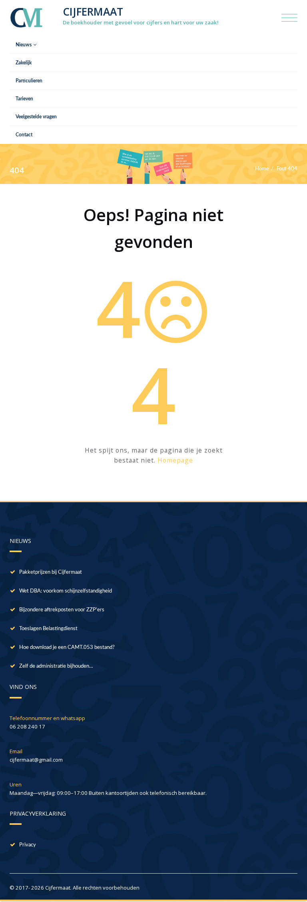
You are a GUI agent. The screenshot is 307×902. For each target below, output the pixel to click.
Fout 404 (287, 169)
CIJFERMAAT (93, 11)
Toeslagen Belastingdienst (48, 628)
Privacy (27, 845)
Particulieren (29, 80)
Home (262, 169)
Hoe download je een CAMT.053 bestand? (67, 647)
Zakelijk (24, 62)
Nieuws (24, 44)
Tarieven (24, 98)
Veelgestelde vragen (36, 116)
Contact (24, 134)
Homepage (175, 460)
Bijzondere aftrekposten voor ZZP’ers (61, 610)
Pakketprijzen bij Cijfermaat (50, 572)
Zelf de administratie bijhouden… (56, 666)
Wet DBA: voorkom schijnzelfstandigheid (65, 591)
